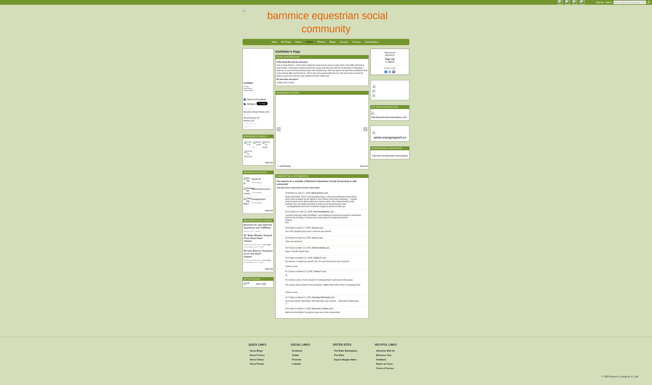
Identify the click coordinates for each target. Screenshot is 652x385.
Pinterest (296, 359)
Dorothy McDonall (321, 297)
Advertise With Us (385, 351)
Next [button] (365, 129)
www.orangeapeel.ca (390, 137)
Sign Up (600, 2)
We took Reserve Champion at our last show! (258, 252)
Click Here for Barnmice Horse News (390, 156)
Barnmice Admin (320, 308)
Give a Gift (261, 284)
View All (269, 162)
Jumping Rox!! (259, 199)
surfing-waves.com (400, 153)
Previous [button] (279, 129)
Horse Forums (257, 355)
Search (648, 2)
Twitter (295, 355)
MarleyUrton (317, 193)
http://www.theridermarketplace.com (388, 117)
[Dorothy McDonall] (248, 154)
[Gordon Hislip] (266, 145)
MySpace (251, 104)
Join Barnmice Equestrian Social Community (298, 188)
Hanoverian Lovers (261, 189)
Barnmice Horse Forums (254, 112)
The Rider (339, 355)
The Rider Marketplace (345, 351)
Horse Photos (257, 364)
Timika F (317, 258)
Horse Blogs (256, 351)
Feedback (381, 359)
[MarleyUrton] (257, 145)
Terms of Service (385, 368)
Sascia (315, 228)
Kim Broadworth (321, 211)
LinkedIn (296, 364)
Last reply (266, 244)
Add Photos (285, 166)
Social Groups (250, 118)
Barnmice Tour (384, 355)
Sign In (608, 2)
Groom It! (256, 179)
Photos (247, 121)
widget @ (388, 153)
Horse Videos (257, 359)
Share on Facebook (256, 99)
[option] (322, 129)
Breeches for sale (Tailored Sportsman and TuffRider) (258, 226)
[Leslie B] (248, 145)
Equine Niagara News (345, 359)
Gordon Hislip (318, 248)
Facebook (297, 351)
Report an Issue (384, 364)
